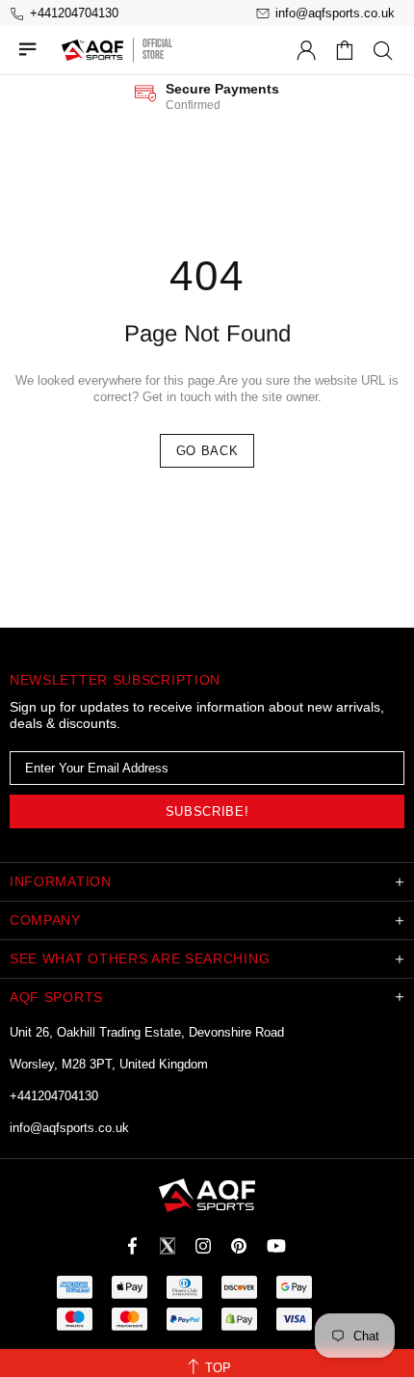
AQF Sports (92, 50)
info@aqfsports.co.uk (69, 1127)
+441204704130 (54, 1096)
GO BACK (207, 451)
